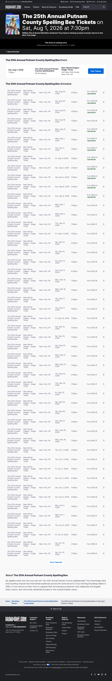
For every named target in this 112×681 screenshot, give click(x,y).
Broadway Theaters (81, 628)
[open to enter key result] (103, 7)
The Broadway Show (78, 2)
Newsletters (81, 621)
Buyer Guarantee (100, 630)
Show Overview (13, 52)
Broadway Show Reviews (83, 636)
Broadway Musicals (49, 628)
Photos (64, 634)
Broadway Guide (66, 7)
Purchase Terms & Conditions (56, 662)
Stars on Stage (51, 635)
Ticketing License (87, 662)
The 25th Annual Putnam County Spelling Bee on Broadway (41, 602)
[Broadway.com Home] (13, 7)
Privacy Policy (23, 662)
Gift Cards (91, 2)
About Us (97, 621)
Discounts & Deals (50, 651)
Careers (97, 624)
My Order (65, 2)
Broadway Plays (51, 632)
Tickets (36, 7)
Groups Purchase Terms (73, 662)
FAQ (77, 7)
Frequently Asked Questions (36, 627)
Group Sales (102, 2)
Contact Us (10, 625)
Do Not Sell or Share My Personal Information (65, 664)
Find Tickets (96, 71)
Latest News (66, 627)
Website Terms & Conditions (37, 662)
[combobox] (93, 7)
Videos (64, 630)
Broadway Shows (15, 602)
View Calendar (56, 562)
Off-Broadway (51, 647)
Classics (49, 641)
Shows (27, 7)
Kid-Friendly (50, 638)
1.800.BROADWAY (19, 2)
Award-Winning (51, 644)
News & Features (49, 7)
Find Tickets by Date (51, 623)
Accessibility (98, 627)
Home (8, 601)
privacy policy (57, 667)
